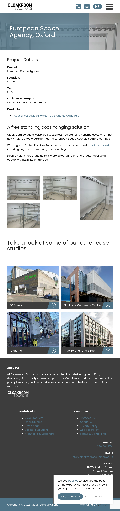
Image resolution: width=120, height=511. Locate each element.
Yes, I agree (68, 496)
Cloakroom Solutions (20, 6)
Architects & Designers (39, 434)
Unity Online (105, 504)
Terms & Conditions (93, 434)
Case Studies (33, 422)
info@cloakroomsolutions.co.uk (92, 457)
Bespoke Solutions (37, 430)
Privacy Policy (88, 426)
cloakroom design (100, 145)
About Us (86, 422)
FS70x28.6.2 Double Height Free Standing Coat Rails (46, 115)
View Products (34, 418)
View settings (93, 496)
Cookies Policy (89, 430)
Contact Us (87, 418)
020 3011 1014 (105, 446)
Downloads (32, 426)
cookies (73, 480)
